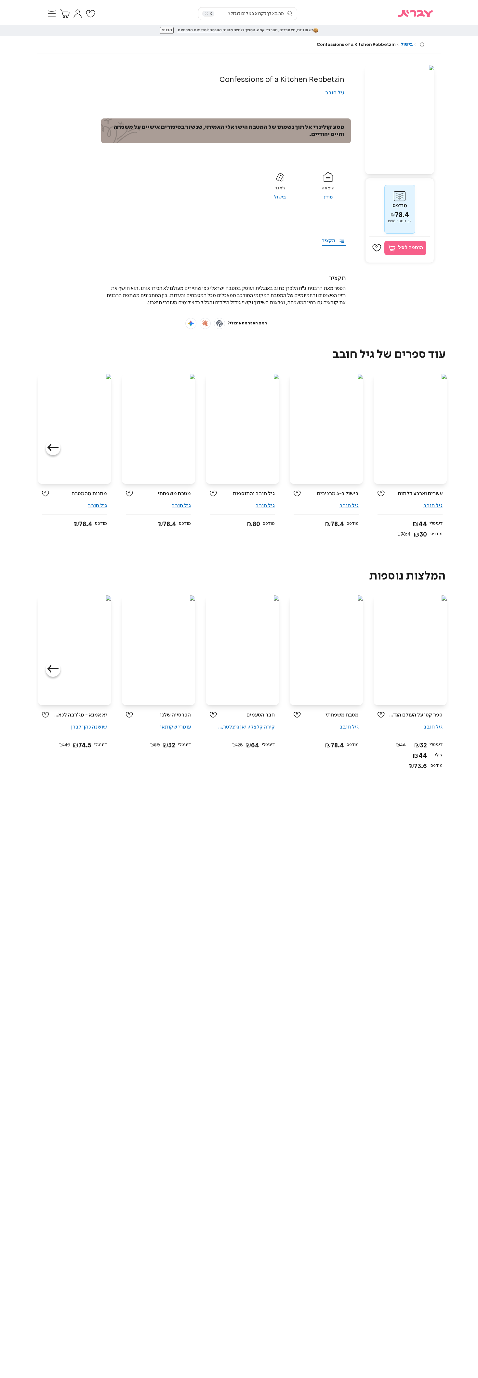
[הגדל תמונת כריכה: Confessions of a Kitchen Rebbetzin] (399, 119)
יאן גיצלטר (234, 727)
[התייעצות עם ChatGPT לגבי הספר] (219, 323)
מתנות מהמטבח (89, 494)
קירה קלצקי (262, 727)
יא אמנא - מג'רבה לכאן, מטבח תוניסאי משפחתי (80, 715)
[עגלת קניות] (65, 13)
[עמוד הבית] (422, 44)
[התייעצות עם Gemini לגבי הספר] (190, 323)
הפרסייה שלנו (175, 715)
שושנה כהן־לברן (89, 727)
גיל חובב (334, 93)
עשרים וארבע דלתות (420, 494)
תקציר (328, 240)
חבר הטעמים (260, 715)
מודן (328, 197)
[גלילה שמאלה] (53, 447)
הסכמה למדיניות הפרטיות (200, 30)
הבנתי (167, 30)
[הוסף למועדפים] (377, 248)
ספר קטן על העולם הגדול (416, 715)
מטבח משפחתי (174, 494)
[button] (51, 13)
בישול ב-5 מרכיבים (338, 494)
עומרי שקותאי (175, 727)
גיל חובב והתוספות (254, 494)
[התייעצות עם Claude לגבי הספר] (205, 323)
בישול (407, 44)
